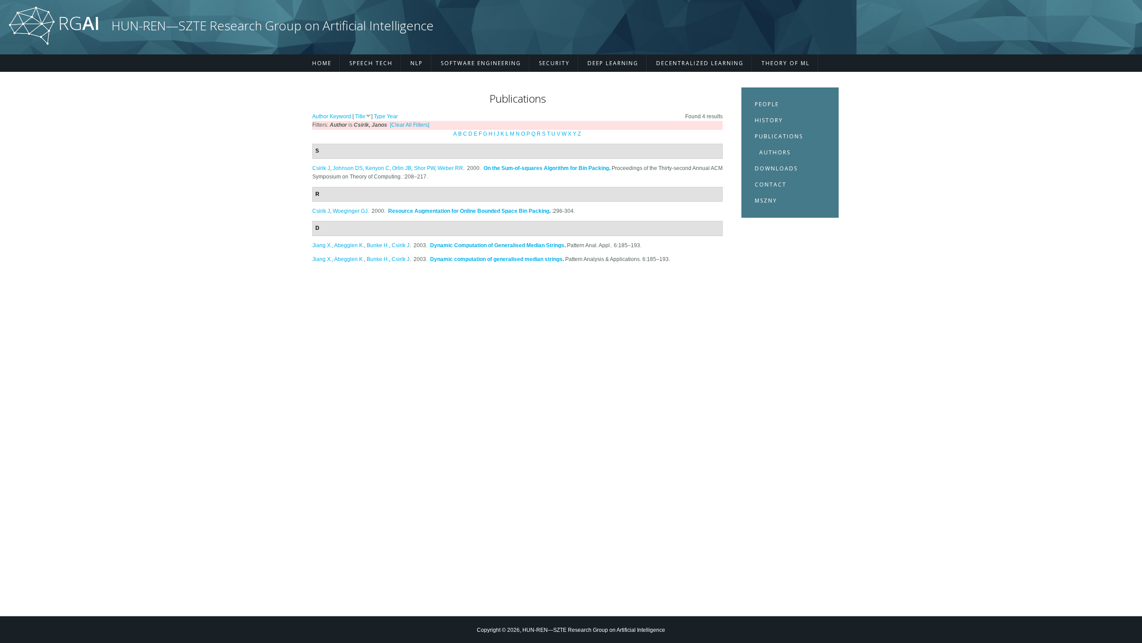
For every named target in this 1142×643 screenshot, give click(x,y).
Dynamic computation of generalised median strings (496, 259)
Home (321, 63)
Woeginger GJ (350, 211)
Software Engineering (481, 63)
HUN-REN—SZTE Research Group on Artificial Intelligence (273, 25)
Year (392, 116)
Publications (779, 136)
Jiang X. (322, 245)
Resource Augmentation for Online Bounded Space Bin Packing (468, 211)
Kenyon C (377, 168)
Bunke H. (378, 245)
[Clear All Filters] (409, 125)
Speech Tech (371, 63)
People (767, 104)
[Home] (53, 43)
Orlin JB (401, 168)
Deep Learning (613, 63)
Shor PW (424, 168)
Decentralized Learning (700, 63)
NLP (416, 63)
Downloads (776, 168)
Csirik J (321, 168)
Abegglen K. (349, 245)
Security (554, 63)
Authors (774, 152)
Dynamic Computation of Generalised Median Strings (497, 245)
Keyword (340, 116)
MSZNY (766, 200)
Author (320, 116)
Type (379, 116)
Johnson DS (348, 168)
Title (360, 116)
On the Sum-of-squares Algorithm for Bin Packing (546, 168)
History (769, 120)
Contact (770, 184)
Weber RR (450, 168)
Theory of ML (785, 63)
